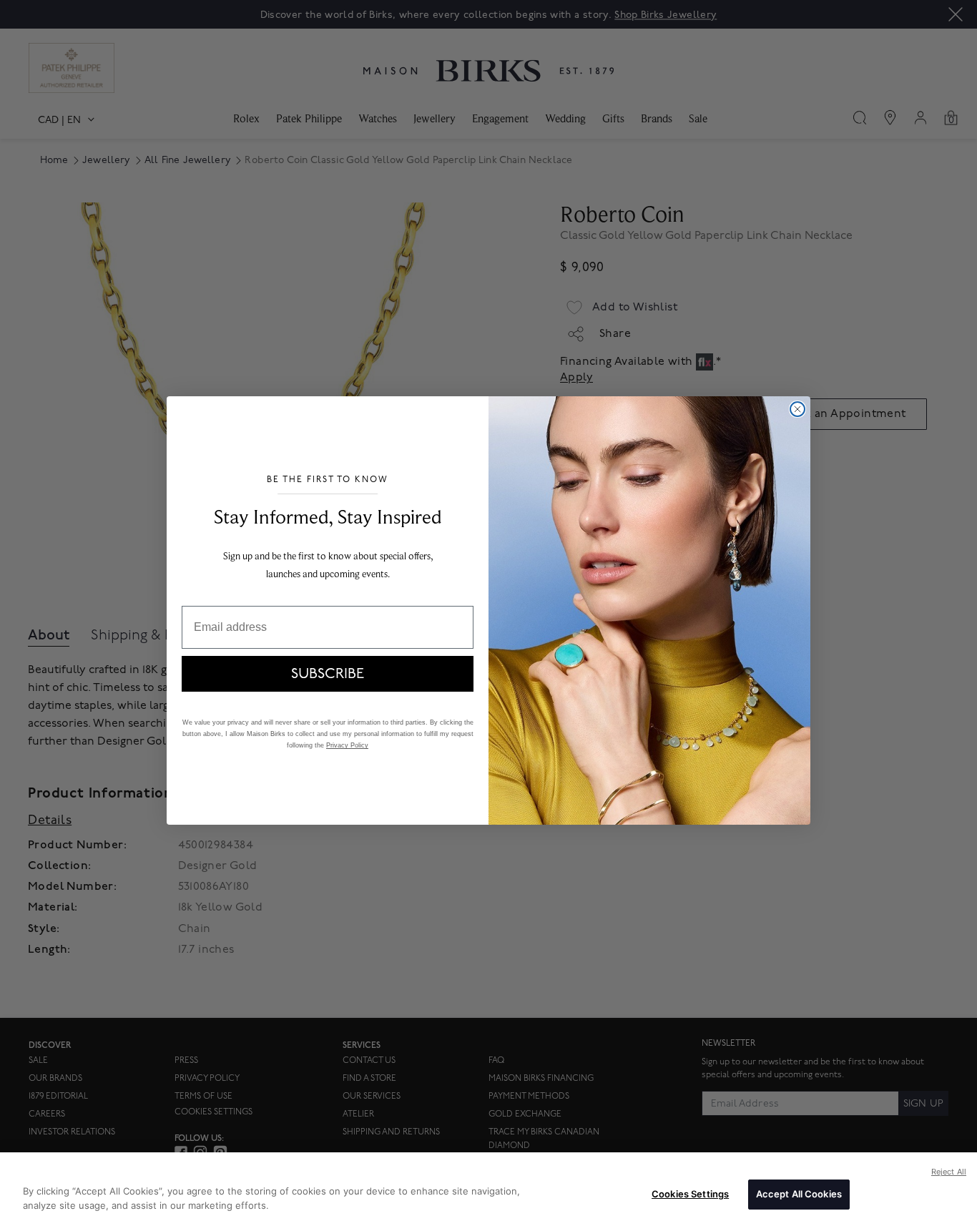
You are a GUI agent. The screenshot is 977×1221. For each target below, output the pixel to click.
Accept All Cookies (799, 1194)
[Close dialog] (797, 409)
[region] (488, 1186)
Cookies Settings (690, 1194)
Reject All (948, 1172)
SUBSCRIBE (327, 673)
